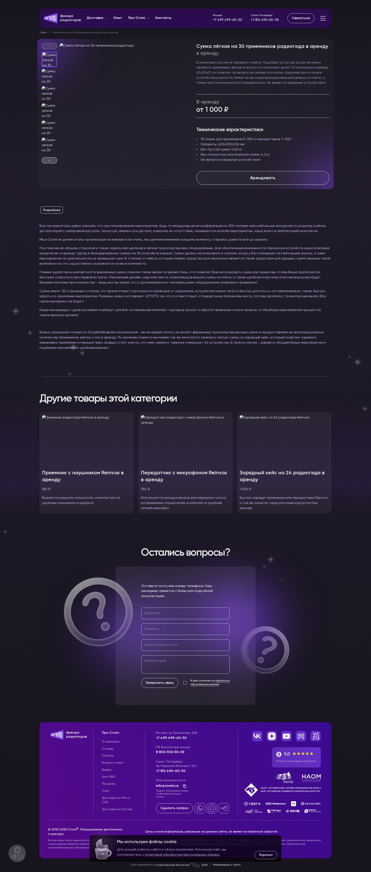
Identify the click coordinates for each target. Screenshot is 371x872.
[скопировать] (183, 786)
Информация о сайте (227, 865)
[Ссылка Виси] (315, 736)
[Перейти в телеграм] (224, 808)
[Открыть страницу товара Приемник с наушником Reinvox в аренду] (86, 440)
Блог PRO (109, 776)
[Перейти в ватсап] (200, 808)
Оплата (108, 755)
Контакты (163, 18)
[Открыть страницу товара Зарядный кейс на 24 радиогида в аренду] (284, 440)
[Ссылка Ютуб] (286, 736)
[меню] (323, 18)
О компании (110, 741)
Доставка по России (117, 809)
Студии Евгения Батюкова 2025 (181, 865)
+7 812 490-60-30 (265, 20)
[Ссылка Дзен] (272, 736)
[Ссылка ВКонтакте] (257, 736)
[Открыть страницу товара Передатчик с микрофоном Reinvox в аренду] (185, 440)
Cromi (43, 32)
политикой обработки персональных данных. (182, 855)
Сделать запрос (174, 808)
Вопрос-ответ (113, 762)
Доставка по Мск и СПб (116, 800)
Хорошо (266, 855)
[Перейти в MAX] (212, 808)
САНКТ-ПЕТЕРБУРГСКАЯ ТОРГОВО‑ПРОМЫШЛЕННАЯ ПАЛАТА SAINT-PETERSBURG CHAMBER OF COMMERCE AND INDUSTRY (291, 789)
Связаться (301, 18)
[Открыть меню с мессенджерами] (17, 853)
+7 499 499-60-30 (227, 20)
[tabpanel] (185, 291)
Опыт (117, 18)
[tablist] (185, 211)
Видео (106, 769)
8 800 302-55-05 (170, 752)
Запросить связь (160, 683)
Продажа (108, 783)
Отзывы (107, 748)
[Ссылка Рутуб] (301, 736)
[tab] (51, 210)
